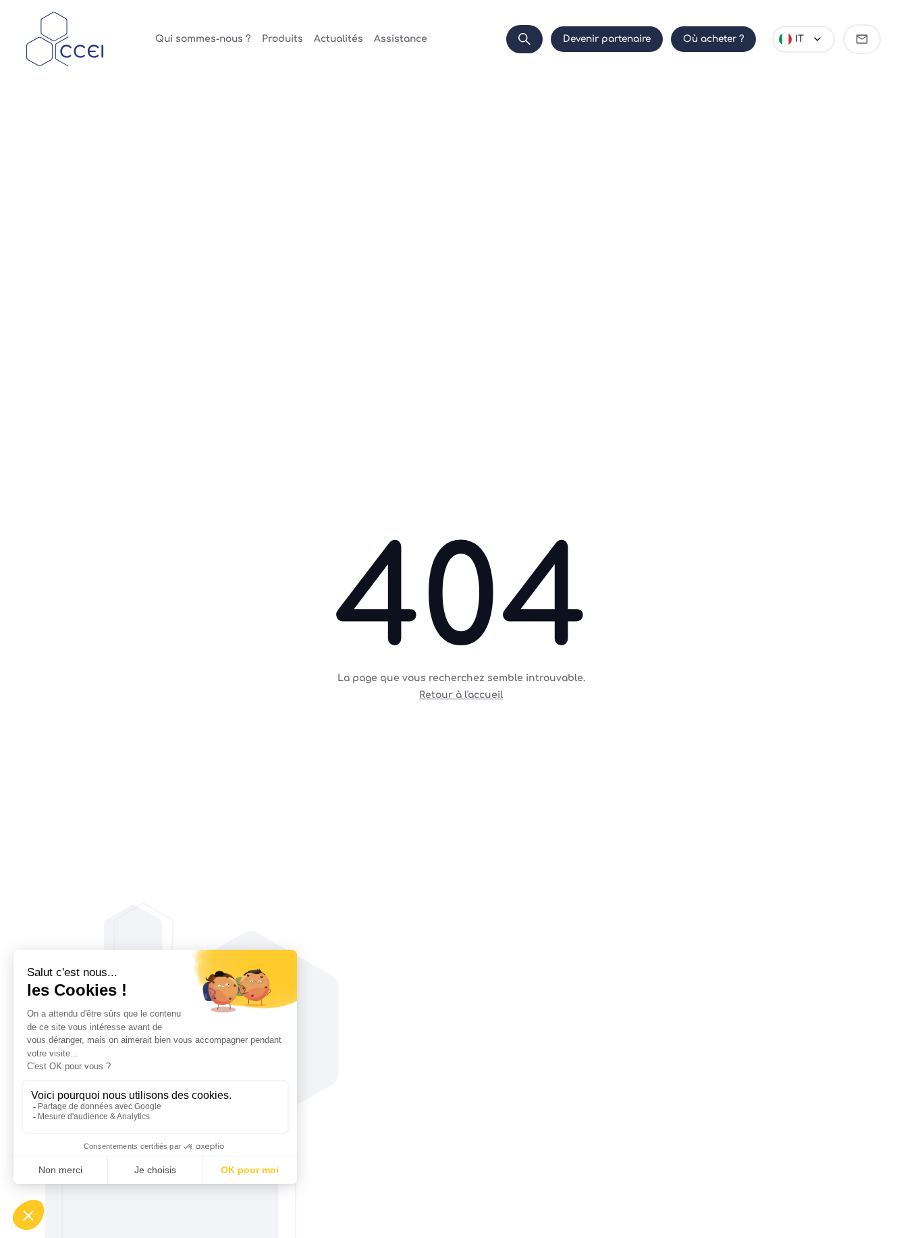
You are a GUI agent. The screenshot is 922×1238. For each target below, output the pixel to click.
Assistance (400, 39)
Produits (282, 39)
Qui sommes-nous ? (203, 39)
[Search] (524, 39)
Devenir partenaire (607, 39)
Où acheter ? (713, 39)
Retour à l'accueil (461, 695)
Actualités (338, 39)
